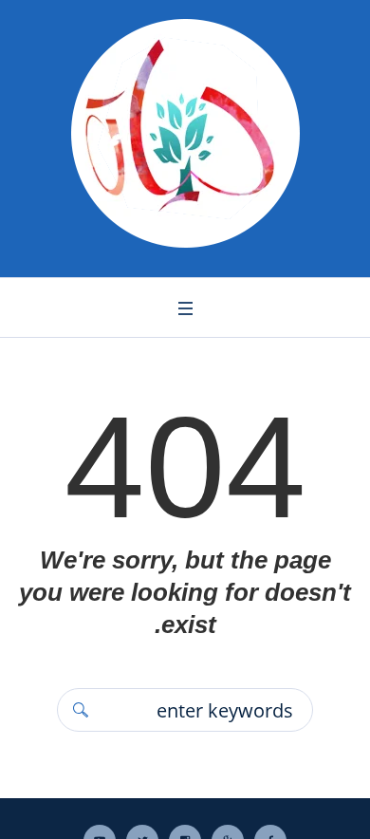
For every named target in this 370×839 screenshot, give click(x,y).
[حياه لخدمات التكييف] (185, 134)
